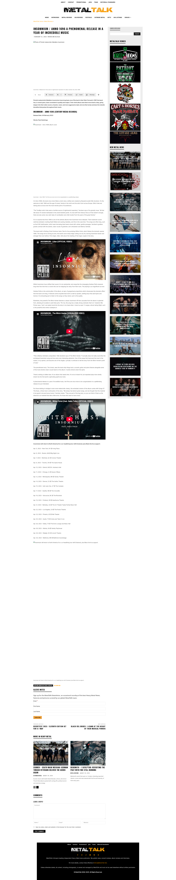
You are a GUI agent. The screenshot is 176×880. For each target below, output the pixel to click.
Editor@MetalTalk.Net (100, 863)
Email (35, 701)
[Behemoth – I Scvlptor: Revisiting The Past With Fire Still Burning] (87, 753)
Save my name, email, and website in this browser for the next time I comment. (58, 827)
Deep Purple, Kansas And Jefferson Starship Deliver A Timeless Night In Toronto (125, 264)
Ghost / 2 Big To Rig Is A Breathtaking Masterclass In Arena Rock (125, 284)
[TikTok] (86, 855)
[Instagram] (81, 855)
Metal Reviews (48, 21)
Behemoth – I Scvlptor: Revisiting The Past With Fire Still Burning (87, 768)
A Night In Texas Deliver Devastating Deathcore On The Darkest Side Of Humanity (125, 366)
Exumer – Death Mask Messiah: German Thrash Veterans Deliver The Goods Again (50, 770)
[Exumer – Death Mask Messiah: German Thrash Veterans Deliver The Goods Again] (50, 753)
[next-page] (37, 787)
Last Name (36, 711)
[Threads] (98, 855)
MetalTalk (56, 36)
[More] (98, 95)
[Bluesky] (94, 855)
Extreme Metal (37, 775)
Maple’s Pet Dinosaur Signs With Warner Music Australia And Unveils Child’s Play (125, 222)
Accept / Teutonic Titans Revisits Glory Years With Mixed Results (125, 387)
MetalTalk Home (38, 21)
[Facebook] (77, 855)
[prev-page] (34, 787)
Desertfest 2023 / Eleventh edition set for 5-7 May (49, 727)
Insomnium (57, 685)
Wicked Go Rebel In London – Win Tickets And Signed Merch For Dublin (125, 346)
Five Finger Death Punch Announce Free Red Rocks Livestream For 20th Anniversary (125, 325)
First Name (36, 706)
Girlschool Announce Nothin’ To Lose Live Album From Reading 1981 (125, 181)
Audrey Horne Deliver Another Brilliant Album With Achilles (125, 305)
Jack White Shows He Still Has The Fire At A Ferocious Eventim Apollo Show (125, 243)
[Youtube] (90, 855)
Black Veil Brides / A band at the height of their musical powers (88, 727)
